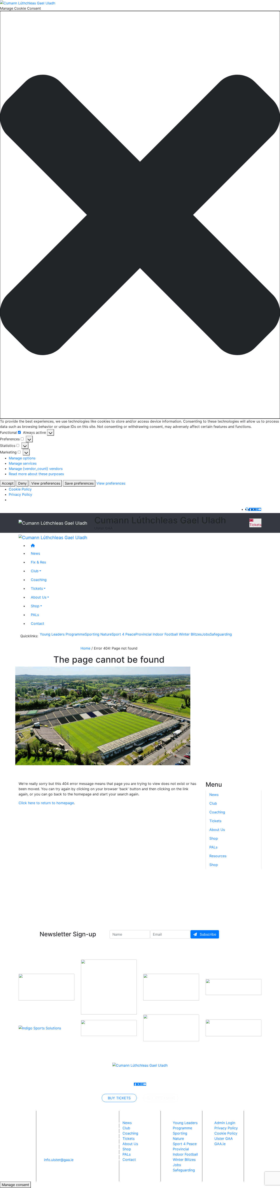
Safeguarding (221, 634)
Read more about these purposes (36, 474)
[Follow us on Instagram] (256, 509)
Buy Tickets (119, 1098)
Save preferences (79, 483)
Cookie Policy (20, 489)
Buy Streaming (161, 1098)
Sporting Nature (98, 634)
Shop (35, 606)
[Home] (144, 545)
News (127, 1123)
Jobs (206, 634)
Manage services (23, 463)
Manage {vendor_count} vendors (36, 468)
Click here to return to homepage (46, 803)
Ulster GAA (223, 1138)
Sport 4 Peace (123, 634)
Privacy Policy (20, 494)
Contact (37, 623)
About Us (38, 597)
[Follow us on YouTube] (259, 509)
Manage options (22, 458)
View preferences (45, 483)
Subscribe (207, 934)
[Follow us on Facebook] (250, 509)
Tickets (255, 524)
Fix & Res (38, 562)
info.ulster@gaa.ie (59, 1160)
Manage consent (15, 1185)
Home (85, 648)
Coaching (39, 580)
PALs (35, 615)
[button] (140, 215)
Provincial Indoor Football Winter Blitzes (168, 634)
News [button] (35, 553)
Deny (22, 483)
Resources (217, 855)
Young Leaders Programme (62, 634)
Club (34, 571)
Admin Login (224, 1123)
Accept (8, 483)
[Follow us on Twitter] (253, 509)
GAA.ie (220, 1144)
